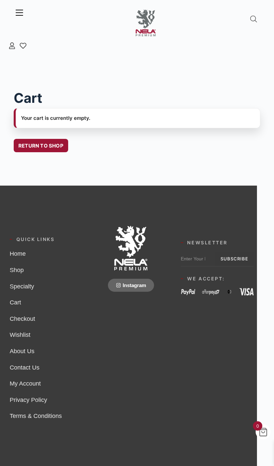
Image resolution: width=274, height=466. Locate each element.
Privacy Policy (28, 400)
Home (18, 253)
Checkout (22, 318)
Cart (15, 302)
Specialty (22, 286)
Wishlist (20, 334)
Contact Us (24, 367)
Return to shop (40, 146)
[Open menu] (19, 12)
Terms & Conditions (36, 416)
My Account (25, 383)
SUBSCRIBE (234, 258)
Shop (17, 270)
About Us (22, 351)
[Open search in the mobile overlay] (253, 19)
